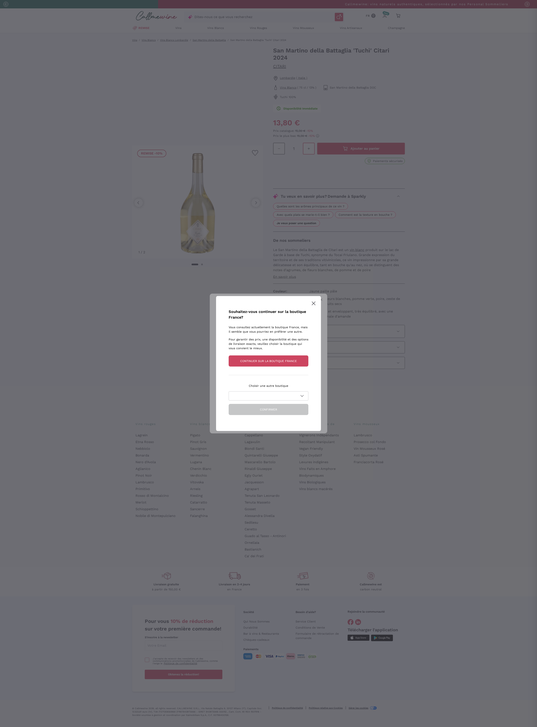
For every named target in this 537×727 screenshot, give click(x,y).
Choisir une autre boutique (268, 385)
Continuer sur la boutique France (268, 361)
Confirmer (268, 409)
